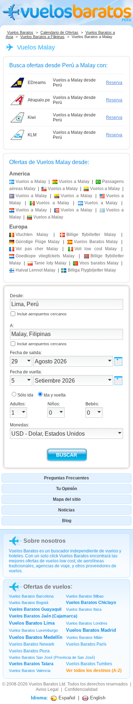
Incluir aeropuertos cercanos (42, 314)
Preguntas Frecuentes (66, 478)
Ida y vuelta (55, 395)
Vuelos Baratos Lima (32, 623)
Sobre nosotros (44, 541)
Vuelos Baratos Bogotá (28, 602)
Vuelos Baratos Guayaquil (35, 609)
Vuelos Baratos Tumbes (89, 663)
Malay (32, 234)
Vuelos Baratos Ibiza (83, 609)
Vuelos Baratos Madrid (91, 630)
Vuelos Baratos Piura (29, 650)
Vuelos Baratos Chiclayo (91, 602)
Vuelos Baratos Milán (84, 637)
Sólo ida (25, 395)
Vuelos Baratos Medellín (35, 637)
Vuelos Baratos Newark (31, 644)
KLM (32, 134)
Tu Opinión (66, 488)
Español (66, 697)
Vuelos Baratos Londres (86, 623)
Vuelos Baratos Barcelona (31, 596)
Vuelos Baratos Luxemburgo (33, 630)
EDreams (37, 82)
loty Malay (50, 263)
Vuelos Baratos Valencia (29, 670)
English (97, 697)
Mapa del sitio (67, 499)
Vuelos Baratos (20, 32)
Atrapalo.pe (39, 100)
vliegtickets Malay (45, 255)
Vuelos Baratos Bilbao (85, 596)
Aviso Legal (47, 689)
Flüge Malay (38, 241)
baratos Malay (98, 263)
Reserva (114, 82)
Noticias (66, 510)
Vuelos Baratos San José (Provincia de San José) (52, 657)
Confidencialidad (81, 689)
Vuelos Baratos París (86, 644)
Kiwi (32, 117)
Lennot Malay (35, 270)
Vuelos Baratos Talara (31, 663)
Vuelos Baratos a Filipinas (42, 37)
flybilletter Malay (91, 234)
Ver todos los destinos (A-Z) (94, 670)
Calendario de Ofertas (59, 32)
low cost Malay (95, 248)
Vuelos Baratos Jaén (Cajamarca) (43, 616)
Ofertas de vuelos (47, 587)
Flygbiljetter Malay (92, 270)
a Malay (31, 181)
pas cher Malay (37, 248)
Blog (66, 520)
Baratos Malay (96, 241)
